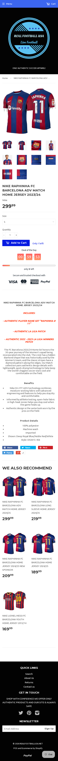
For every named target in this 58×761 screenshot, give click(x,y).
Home (5, 78)
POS (15, 748)
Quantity (6, 229)
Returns (29, 682)
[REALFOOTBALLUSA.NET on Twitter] (21, 713)
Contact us (29, 686)
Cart (53, 3)
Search (29, 674)
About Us (29, 678)
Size (4, 216)
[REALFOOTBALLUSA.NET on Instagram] (37, 713)
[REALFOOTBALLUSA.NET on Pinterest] (29, 713)
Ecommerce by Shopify (32, 748)
